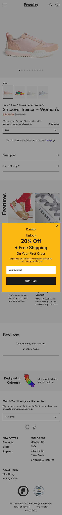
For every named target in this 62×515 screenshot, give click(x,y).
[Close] (56, 226)
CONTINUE (31, 281)
